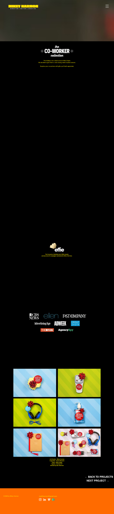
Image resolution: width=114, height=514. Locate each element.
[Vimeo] (49, 499)
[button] (107, 6)
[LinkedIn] (44, 499)
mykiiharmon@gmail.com (48, 496)
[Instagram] (40, 499)
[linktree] (53, 499)
